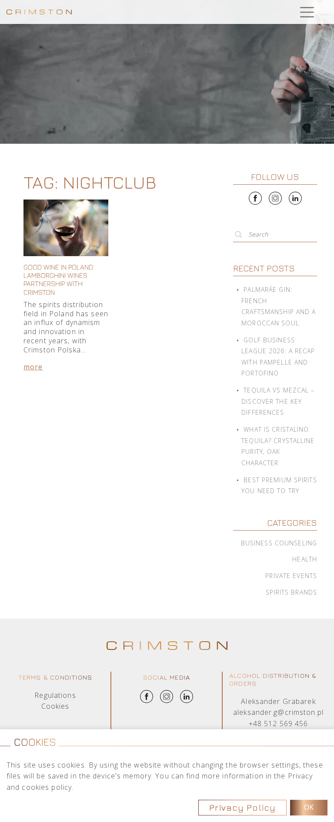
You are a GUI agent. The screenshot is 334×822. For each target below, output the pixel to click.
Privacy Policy (242, 807)
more (33, 367)
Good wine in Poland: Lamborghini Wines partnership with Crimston (58, 279)
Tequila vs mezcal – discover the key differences (277, 401)
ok (309, 807)
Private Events (291, 576)
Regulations (55, 695)
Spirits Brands (291, 592)
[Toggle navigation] (306, 12)
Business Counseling (279, 543)
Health (304, 559)
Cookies (55, 706)
